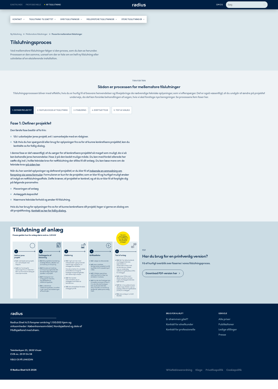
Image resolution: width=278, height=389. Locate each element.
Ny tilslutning (53, 5)
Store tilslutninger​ (131, 19)
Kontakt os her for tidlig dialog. (48, 210)
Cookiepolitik (234, 369)
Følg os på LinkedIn (21, 359)
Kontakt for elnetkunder (179, 324)
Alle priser (224, 319)
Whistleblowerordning (179, 369)
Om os (219, 5)
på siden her (33, 164)
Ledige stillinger (227, 329)
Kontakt (17, 19)
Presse (222, 334)
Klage (198, 369)
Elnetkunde (16, 5)
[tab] (22, 110)
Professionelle (33, 5)
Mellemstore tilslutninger (36, 34)
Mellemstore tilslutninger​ (100, 19)
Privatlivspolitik (214, 369)
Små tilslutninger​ (69, 19)
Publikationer (226, 324)
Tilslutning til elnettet (41, 19)
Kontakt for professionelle (180, 329)
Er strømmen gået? (177, 319)
